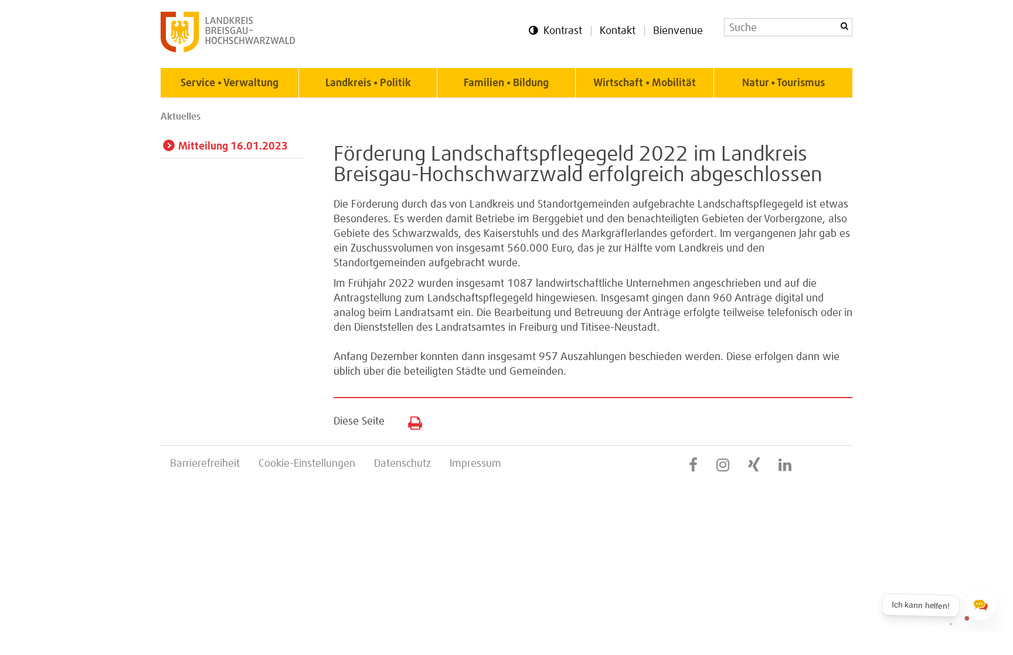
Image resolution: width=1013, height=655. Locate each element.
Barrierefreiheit (205, 464)
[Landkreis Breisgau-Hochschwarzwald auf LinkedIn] (785, 465)
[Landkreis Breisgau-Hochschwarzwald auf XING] (754, 465)
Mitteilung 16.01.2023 (233, 146)
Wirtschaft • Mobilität (644, 83)
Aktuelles (180, 116)
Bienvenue (678, 31)
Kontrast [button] (562, 31)
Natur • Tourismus (783, 83)
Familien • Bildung (506, 83)
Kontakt (617, 31)
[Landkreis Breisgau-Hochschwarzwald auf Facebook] (693, 465)
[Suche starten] (844, 26)
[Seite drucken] (411, 420)
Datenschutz (402, 464)
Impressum (475, 464)
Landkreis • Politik (368, 83)
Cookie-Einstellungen (307, 464)
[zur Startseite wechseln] (228, 49)
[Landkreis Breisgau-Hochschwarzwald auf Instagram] (723, 465)
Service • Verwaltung (229, 83)
